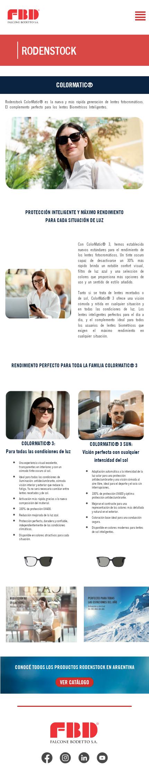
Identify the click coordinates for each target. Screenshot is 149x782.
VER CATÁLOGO (74, 682)
